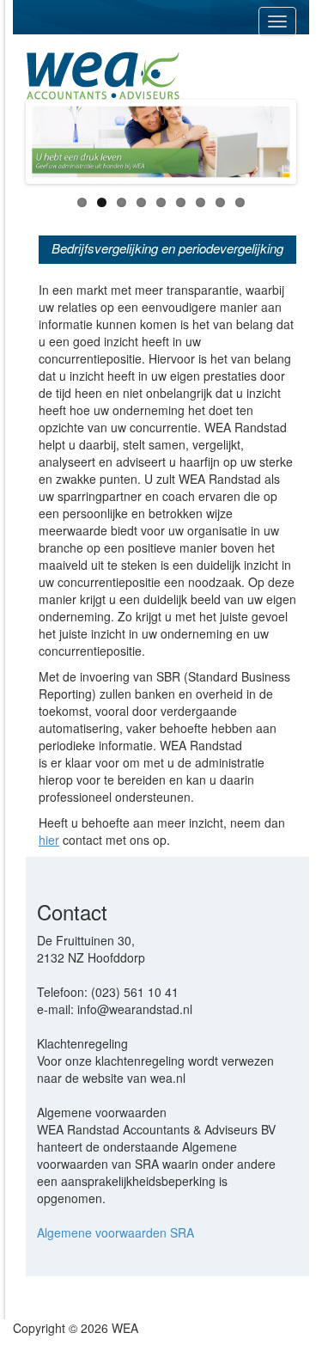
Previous (55, 142)
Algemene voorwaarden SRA (115, 1232)
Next (267, 142)
